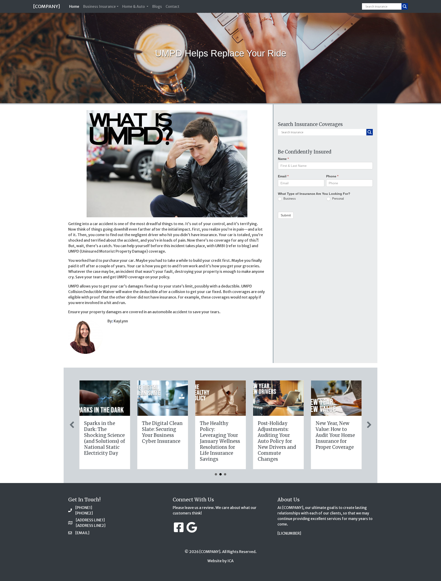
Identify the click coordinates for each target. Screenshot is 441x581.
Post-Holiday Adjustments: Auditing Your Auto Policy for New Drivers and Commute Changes (277, 441)
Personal (337, 198)
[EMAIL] (82, 533)
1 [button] (216, 474)
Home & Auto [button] (134, 6)
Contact (172, 6)
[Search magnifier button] (404, 6)
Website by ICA (220, 561)
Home (75, 6)
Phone (332, 176)
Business (289, 198)
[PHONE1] (83, 507)
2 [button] (220, 474)
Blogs (157, 6)
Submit (286, 215)
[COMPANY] (46, 6)
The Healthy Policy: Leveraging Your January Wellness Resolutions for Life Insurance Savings (220, 441)
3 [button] (225, 474)
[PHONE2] (84, 513)
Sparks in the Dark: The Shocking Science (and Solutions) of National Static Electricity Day (104, 438)
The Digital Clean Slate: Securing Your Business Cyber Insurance (162, 432)
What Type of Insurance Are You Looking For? (314, 194)
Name (283, 159)
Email (283, 176)
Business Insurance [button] (99, 6)
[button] (72, 424)
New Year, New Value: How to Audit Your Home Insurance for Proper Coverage (335, 435)
